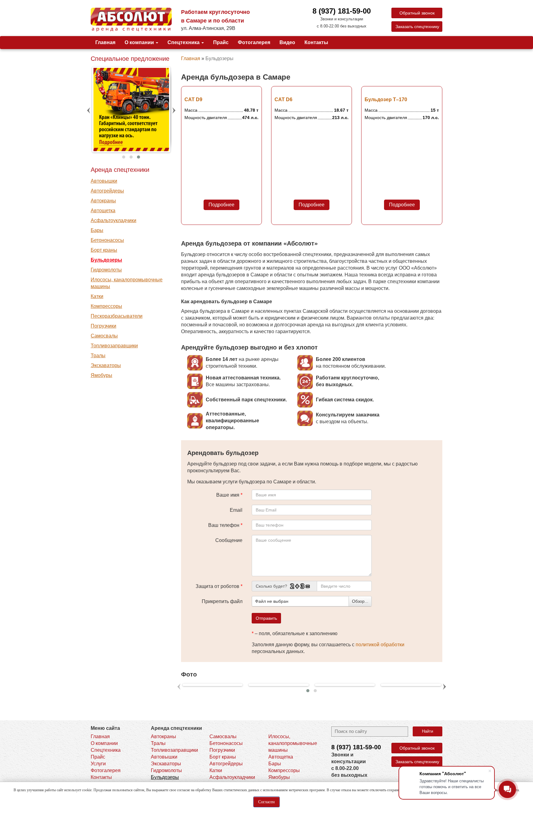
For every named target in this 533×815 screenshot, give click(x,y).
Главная (105, 42)
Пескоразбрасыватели (117, 316)
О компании (140, 42)
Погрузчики (103, 326)
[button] (123, 157)
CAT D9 (193, 99)
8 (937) (356, 747)
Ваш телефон (225, 525)
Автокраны (103, 200)
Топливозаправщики (114, 345)
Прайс (221, 42)
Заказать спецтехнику (417, 26)
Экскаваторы (106, 365)
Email (236, 510)
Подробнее (221, 204)
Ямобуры (101, 375)
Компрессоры (106, 306)
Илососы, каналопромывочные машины (127, 283)
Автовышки (104, 181)
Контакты (316, 42)
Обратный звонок (417, 12)
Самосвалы (104, 335)
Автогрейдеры (107, 190)
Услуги (98, 763)
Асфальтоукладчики (113, 220)
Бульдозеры (106, 260)
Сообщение (228, 540)
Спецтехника (184, 42)
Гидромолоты (106, 269)
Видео (287, 42)
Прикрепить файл (222, 601)
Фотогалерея (254, 42)
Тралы (98, 355)
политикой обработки (380, 644)
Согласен (266, 802)
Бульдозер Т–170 (386, 99)
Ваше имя (229, 495)
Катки (97, 296)
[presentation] (89, 110)
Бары (97, 230)
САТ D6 (283, 99)
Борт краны (104, 250)
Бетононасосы (107, 240)
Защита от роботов (219, 586)
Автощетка (103, 210)
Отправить (266, 618)
